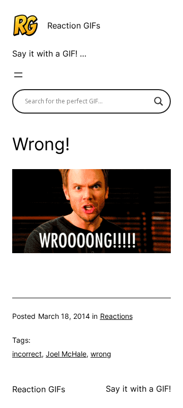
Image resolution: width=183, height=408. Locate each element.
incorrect (27, 353)
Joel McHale (66, 353)
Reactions (116, 316)
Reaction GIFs (73, 25)
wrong (100, 353)
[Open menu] (18, 75)
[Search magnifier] (158, 101)
